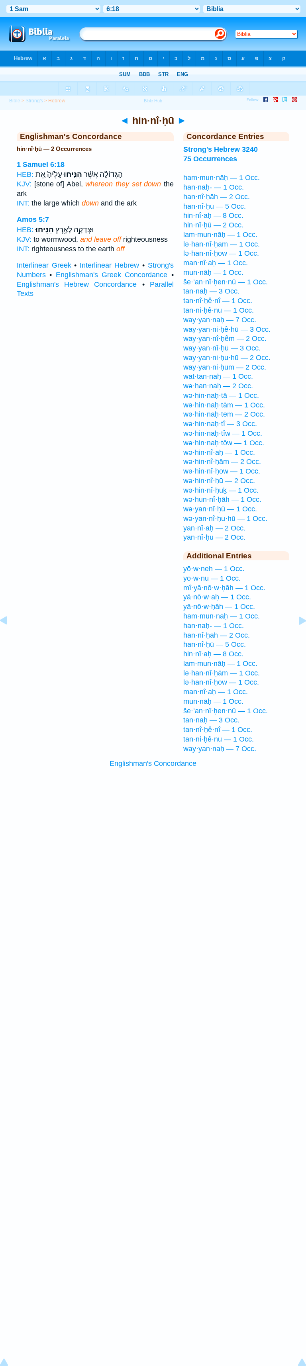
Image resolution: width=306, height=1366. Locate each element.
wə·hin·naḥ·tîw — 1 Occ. (222, 433)
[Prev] (10, 638)
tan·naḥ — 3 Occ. (211, 291)
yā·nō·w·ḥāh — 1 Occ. (219, 607)
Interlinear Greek (44, 265)
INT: (23, 203)
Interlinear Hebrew (109, 265)
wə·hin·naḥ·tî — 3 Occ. (220, 424)
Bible (14, 101)
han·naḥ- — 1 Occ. (213, 187)
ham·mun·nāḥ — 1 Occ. (221, 178)
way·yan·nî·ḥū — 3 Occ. (222, 348)
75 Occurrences (210, 159)
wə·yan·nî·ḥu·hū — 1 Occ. (225, 519)
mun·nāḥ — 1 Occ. (213, 272)
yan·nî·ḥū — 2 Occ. (214, 537)
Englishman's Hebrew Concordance (77, 284)
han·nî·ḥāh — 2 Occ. (216, 197)
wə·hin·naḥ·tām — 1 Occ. (224, 405)
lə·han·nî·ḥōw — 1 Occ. (221, 253)
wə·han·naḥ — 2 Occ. (218, 386)
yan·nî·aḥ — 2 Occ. (214, 528)
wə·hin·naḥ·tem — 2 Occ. (224, 414)
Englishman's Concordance (153, 763)
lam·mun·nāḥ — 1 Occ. (220, 235)
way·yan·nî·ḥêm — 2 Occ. (225, 338)
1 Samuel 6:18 (41, 164)
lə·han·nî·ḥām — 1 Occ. (221, 244)
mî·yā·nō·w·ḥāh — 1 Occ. (224, 588)
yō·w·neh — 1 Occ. (214, 569)
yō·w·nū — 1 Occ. (212, 578)
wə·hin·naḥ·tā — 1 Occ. (221, 395)
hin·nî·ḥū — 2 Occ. (213, 225)
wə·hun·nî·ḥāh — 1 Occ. (222, 499)
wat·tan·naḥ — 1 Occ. (218, 376)
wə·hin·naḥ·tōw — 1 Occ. (223, 443)
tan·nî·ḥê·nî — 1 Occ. (217, 301)
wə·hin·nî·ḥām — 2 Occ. (222, 462)
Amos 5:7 (33, 219)
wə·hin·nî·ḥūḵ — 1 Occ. (221, 490)
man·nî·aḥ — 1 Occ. (215, 263)
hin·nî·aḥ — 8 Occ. (213, 215)
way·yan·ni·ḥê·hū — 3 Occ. (227, 329)
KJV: (24, 184)
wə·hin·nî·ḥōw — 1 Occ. (221, 471)
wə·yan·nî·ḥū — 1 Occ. (220, 509)
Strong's (34, 101)
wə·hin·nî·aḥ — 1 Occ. (219, 452)
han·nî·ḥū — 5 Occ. (214, 206)
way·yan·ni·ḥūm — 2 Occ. (224, 367)
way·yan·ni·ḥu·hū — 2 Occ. (227, 358)
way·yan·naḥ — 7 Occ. (219, 320)
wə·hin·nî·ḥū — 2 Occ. (219, 481)
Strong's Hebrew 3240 (220, 149)
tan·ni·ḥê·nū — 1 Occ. (218, 310)
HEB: (25, 174)
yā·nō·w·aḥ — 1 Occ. (217, 597)
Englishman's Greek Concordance (112, 275)
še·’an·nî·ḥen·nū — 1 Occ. (225, 282)
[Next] (296, 638)
